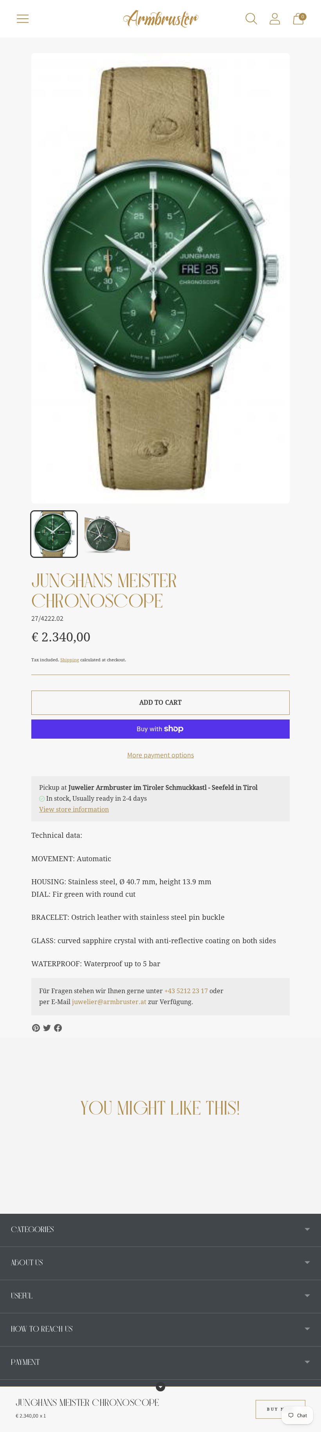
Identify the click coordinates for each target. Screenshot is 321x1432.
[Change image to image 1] (54, 534)
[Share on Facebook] (58, 1028)
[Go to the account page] (275, 19)
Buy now (280, 1409)
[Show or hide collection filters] (160, 1386)
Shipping (69, 660)
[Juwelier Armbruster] (160, 18)
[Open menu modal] (23, 19)
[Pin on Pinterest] (36, 1028)
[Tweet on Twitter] (47, 1028)
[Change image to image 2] (107, 534)
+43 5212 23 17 (186, 991)
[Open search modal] (251, 19)
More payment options (160, 754)
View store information (74, 809)
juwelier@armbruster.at (109, 1002)
